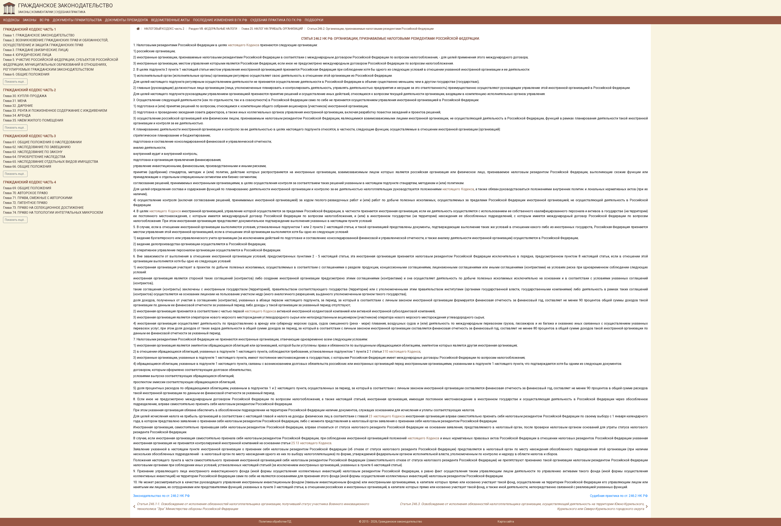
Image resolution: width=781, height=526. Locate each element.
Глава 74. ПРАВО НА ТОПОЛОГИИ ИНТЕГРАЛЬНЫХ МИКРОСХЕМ (53, 212)
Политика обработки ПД (275, 521)
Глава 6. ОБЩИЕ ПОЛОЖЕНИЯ (26, 74)
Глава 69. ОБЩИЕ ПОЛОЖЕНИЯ (27, 188)
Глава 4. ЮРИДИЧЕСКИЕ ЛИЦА (27, 55)
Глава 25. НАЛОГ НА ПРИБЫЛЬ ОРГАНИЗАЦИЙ (272, 28)
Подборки (314, 20)
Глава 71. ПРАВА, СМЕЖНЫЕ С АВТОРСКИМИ (37, 198)
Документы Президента (126, 20)
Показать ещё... (15, 81)
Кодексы (11, 20)
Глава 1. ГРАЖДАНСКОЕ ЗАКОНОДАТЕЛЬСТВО (38, 35)
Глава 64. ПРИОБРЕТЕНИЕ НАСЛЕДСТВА (34, 157)
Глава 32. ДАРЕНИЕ (18, 106)
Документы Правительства (77, 20)
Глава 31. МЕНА (14, 101)
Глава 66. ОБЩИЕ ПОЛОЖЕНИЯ (27, 166)
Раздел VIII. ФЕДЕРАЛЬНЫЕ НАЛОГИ (213, 28)
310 (385, 351)
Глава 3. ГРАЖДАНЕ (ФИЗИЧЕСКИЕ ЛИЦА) (35, 50)
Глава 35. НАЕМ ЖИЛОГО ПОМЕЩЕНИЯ (33, 120)
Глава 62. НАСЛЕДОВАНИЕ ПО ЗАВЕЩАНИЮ (37, 147)
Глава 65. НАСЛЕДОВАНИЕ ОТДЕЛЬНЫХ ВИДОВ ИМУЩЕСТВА (50, 162)
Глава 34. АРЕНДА (17, 115)
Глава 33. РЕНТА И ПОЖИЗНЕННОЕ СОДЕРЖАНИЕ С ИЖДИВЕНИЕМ (55, 111)
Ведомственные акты (170, 20)
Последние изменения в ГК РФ (220, 20)
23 (370, 416)
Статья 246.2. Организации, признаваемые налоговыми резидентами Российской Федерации (370, 28)
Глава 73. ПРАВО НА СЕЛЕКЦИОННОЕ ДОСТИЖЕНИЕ (43, 208)
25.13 (295, 443)
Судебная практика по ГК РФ (275, 20)
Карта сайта (506, 521)
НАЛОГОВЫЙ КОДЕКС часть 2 (164, 28)
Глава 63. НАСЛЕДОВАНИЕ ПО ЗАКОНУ (32, 152)
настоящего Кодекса (243, 45)
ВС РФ (44, 20)
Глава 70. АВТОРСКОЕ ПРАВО (25, 193)
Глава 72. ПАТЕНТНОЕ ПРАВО (25, 203)
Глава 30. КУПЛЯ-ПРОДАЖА (25, 96)
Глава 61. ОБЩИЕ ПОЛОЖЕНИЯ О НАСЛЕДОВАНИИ (42, 142)
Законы (29, 20)
